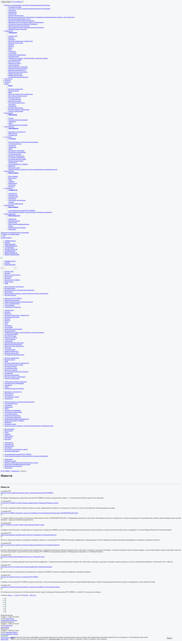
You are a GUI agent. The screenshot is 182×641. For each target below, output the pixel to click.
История (11, 44)
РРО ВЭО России (14, 61)
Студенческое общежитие (16, 157)
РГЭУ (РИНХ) (17, 2)
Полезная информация (15, 203)
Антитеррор (8, 341)
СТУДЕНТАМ (9, 248)
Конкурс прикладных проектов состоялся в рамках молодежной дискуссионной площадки (30, 545)
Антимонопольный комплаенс (18, 77)
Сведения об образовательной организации (36, 5)
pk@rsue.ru (9, 625)
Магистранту (12, 178)
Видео (10, 48)
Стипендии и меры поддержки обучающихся (23, 24)
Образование (12, 12)
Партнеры (8, 348)
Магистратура (12, 133)
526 (16, 595)
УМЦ (6, 283)
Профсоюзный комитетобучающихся (15, 161)
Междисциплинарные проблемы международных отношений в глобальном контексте (28, 535)
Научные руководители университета (20, 41)
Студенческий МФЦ (15, 60)
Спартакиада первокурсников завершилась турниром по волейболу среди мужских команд (30, 587)
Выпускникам (9, 205)
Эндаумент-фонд (10, 349)
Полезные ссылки (14, 168)
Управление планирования (17, 55)
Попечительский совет (15, 43)
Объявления (12, 147)
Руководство (12, 14)
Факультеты (8, 79)
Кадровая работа (13, 56)
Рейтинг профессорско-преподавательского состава (21, 462)
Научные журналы (14, 97)
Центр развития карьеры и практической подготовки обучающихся (30, 212)
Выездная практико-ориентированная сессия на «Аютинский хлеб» (23, 556)
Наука (6, 84)
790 (31, 595)
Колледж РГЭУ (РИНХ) (12, 280)
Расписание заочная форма (17, 152)
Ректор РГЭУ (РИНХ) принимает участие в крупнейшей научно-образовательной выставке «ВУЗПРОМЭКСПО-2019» (39, 513)
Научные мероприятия (15, 108)
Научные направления (15, 89)
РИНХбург (11, 166)
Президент (11, 39)
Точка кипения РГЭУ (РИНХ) (18, 164)
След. (34, 595)
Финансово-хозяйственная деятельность (21, 20)
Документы (12, 10)
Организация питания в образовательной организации (26, 27)
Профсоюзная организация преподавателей (19, 302)
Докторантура (12, 195)
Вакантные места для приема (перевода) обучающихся (26, 22)
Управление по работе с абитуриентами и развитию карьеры (28, 58)
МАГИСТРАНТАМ (11, 249)
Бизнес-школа (9, 281)
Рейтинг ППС (12, 222)
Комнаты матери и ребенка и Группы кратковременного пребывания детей (32, 169)
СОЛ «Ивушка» (10, 305)
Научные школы (13, 91)
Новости (11, 46)
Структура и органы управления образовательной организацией (29, 8)
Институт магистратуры (12, 275)
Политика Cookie (54, 639)
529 (24, 595)
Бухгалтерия (12, 53)
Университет (9, 31)
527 (19, 595)
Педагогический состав (16, 15)
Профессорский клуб (15, 73)
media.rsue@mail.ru (11, 632)
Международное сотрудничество (19, 26)
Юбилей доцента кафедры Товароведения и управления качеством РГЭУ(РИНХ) (27, 493)
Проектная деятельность (16, 156)
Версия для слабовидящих (13, 5)
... (14, 595)
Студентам (8, 137)
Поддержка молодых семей (17, 159)
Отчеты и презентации (15, 111)
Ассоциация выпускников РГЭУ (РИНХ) (21, 210)
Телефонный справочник (13, 307)
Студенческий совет (14, 144)
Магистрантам (9, 171)
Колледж (7, 82)
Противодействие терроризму (18, 67)
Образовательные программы (17, 125)
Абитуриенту (5, 627)
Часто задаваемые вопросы (9, 634)
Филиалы (8, 80)
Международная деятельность (18, 72)
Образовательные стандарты (17, 29)
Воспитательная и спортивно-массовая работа (23, 142)
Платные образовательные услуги (19, 19)
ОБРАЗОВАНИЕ (10, 244)
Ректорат (11, 37)
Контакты (11, 186)
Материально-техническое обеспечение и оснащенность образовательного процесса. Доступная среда (41, 17)
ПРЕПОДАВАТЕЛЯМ (12, 254)
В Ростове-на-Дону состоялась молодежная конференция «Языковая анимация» (26, 567)
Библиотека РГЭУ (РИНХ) (13, 298)
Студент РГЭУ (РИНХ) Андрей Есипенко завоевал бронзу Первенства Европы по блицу (29, 503)
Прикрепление (13, 197)
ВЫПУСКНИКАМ (11, 253)
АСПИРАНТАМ (10, 251)
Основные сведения (14, 7)
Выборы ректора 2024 (15, 75)
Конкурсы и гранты (14, 101)
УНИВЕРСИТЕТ (10, 241)
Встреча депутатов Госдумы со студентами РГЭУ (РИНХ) (19, 577)
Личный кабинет (6, 237)
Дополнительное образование (18, 120)
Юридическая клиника (12, 300)
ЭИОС (10, 123)
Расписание (12, 229)
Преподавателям (10, 214)
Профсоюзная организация (17, 227)
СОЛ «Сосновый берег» (12, 303)
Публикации (12, 106)
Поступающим (13, 176)
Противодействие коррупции (17, 68)
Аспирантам (9, 188)
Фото (10, 49)
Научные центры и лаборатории (18, 109)
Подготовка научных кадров (17, 96)
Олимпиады (8, 398)
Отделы (10, 118)
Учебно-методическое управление (16, 381)
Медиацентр (9, 292)
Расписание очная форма (16, 150)
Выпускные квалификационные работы (18, 464)
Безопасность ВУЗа (14, 63)
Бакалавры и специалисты (16, 132)
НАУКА (7, 242)
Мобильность (12, 183)
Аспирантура (12, 135)
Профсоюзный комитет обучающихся (17, 419)
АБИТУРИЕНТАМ (11, 246)
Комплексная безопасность (17, 70)
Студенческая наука (14, 99)
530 (27, 595)
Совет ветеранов (13, 65)
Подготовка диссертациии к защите (16, 449)
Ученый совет (12, 36)
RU (2, 236)
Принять (169, 638)
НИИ (10, 92)
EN (4, 236)
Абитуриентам (9, 126)
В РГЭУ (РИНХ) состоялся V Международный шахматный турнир (22, 525)
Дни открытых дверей (12, 397)
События (11, 181)
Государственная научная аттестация (16, 371)
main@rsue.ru (9, 618)
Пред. (10, 595)
